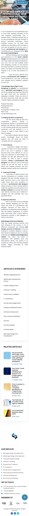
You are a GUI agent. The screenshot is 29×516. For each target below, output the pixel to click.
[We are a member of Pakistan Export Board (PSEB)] (4, 503)
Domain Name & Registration (11, 470)
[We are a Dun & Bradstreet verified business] (18, 503)
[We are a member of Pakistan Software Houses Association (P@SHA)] (25, 503)
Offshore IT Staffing (10, 290)
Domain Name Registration (12, 303)
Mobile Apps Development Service (12, 280)
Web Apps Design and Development (11, 335)
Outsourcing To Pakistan (10, 464)
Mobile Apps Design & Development (13, 456)
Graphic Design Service (11, 285)
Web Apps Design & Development (13, 453)
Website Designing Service (12, 275)
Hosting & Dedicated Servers (13, 307)
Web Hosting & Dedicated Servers (13, 472)
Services (6, 321)
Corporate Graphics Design (11, 459)
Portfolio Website (9, 325)
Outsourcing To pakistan (11, 294)
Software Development (11, 312)
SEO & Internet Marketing (12, 316)
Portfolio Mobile (9, 329)
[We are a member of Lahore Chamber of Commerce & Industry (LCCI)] (11, 503)
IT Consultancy (8, 299)
